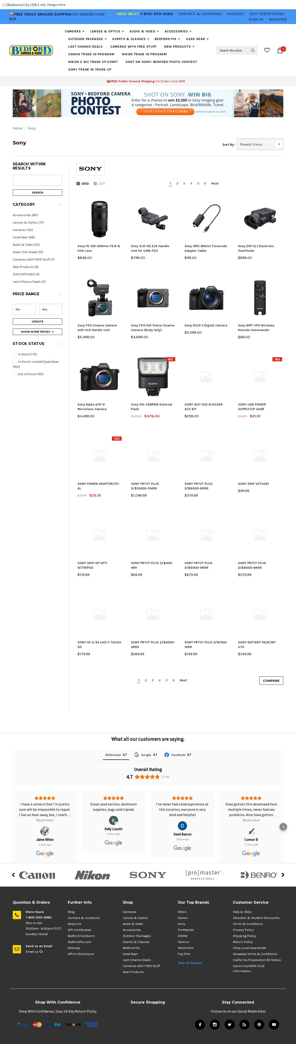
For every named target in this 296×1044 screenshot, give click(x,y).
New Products (177, 47)
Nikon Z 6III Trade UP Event (93, 62)
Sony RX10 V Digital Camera (206, 325)
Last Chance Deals (85, 47)
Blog (71, 912)
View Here (81, 16)
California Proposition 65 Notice (257, 960)
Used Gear (195, 39)
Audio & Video (142, 31)
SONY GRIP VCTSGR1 (253, 484)
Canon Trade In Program (91, 54)
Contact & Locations (200, 14)
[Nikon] (92, 875)
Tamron (183, 942)
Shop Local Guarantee (249, 948)
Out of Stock (30, 374)
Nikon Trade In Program (144, 54)
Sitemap (74, 948)
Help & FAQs (242, 912)
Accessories (176, 31)
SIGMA (182, 936)
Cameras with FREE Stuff (133, 47)
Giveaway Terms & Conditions (255, 954)
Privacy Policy (243, 930)
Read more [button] (182, 820)
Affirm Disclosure (81, 954)
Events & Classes (128, 39)
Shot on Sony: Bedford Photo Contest (161, 62)
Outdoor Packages (85, 39)
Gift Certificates (79, 930)
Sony (32, 128)
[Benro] (259, 875)
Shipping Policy (244, 936)
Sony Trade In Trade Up (89, 69)
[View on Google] (44, 820)
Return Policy (243, 942)
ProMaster (186, 930)
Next (215, 183)
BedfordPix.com (79, 942)
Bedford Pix (166, 39)
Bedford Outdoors (81, 936)
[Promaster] (203, 875)
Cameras (73, 31)
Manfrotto (186, 948)
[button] (148, 103)
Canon (183, 918)
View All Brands (190, 963)
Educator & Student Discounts (256, 918)
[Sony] (148, 875)
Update (37, 321)
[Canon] (37, 875)
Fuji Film (184, 954)
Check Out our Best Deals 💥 (40, 16)
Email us (32, 952)
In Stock (27, 354)
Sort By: (228, 145)
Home (17, 128)
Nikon (182, 912)
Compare (271, 680)
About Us (74, 924)
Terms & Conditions (248, 924)
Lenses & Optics (105, 31)
